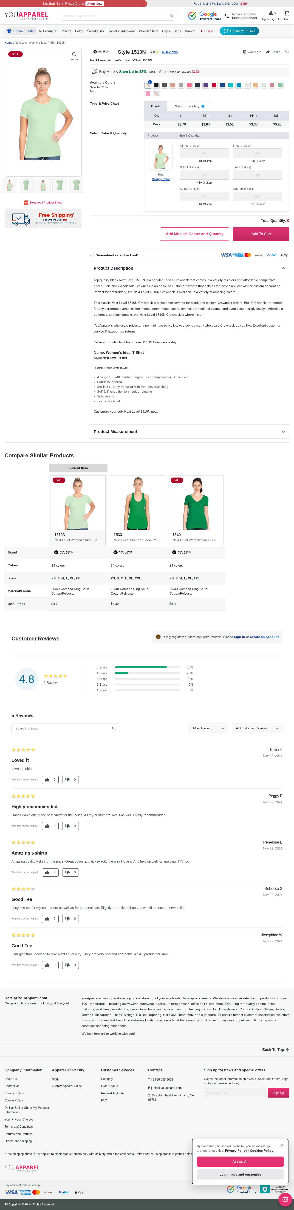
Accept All (240, 1161)
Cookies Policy (261, 1150)
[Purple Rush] (206, 85)
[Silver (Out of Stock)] (156, 93)
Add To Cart (261, 234)
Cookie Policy (14, 1100)
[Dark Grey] (164, 85)
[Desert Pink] (173, 85)
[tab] (155, 106)
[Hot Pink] (189, 85)
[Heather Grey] (181, 85)
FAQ (104, 1100)
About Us (11, 1079)
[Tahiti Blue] (230, 85)
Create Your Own (242, 31)
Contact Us (12, 1086)
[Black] (156, 85)
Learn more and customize (240, 1174)
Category (107, 1079)
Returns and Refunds (19, 1134)
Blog (55, 1079)
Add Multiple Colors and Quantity (194, 234)
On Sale (207, 31)
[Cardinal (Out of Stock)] (272, 85)
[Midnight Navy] (197, 85)
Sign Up (278, 1093)
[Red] (214, 85)
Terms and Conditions (19, 1126)
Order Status (109, 1086)
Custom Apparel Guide (67, 1086)
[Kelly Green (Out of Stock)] (280, 85)
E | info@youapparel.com (165, 1088)
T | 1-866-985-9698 (160, 1079)
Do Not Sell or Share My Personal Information (27, 1110)
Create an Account (264, 637)
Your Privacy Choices (19, 1119)
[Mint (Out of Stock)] (148, 85)
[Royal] (222, 85)
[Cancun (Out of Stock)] (263, 85)
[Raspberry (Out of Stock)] (148, 93)
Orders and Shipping (18, 1141)
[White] (247, 85)
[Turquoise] (239, 85)
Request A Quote (112, 1093)
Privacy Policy (14, 1093)
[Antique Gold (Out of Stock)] (255, 85)
